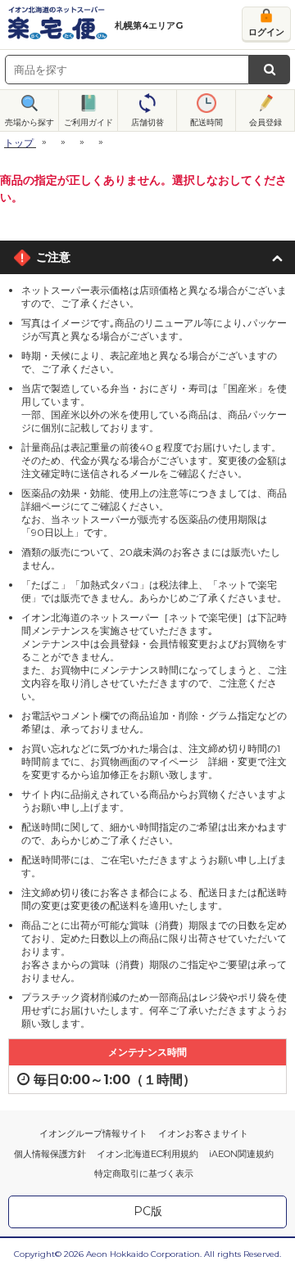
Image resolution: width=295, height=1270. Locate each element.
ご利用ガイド (88, 122)
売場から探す (29, 122)
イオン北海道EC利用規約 (147, 1154)
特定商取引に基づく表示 (143, 1173)
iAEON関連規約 (241, 1154)
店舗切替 (147, 122)
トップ (19, 143)
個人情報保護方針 (50, 1154)
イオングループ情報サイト (93, 1133)
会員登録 (265, 122)
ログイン (266, 32)
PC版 (148, 1211)
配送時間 (206, 122)
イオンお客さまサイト (203, 1133)
